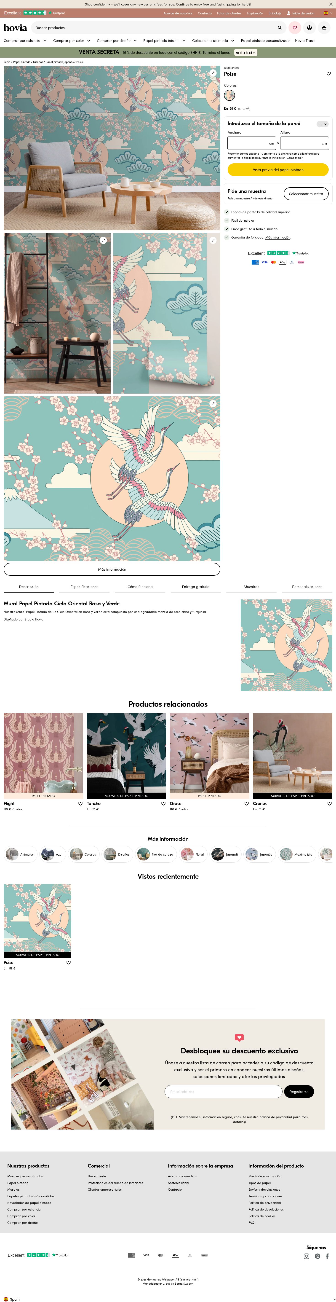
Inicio (7, 62)
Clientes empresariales (105, 1189)
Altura (303, 137)
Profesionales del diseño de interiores (115, 1183)
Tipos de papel (259, 1183)
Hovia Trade (97, 1176)
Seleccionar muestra (306, 193)
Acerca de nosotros (182, 1176)
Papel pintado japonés (60, 62)
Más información (112, 569)
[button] (326, 13)
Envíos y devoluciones (264, 1189)
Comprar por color (21, 1216)
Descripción (29, 586)
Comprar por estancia (24, 1209)
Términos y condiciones (265, 1196)
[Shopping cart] (324, 27)
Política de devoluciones (266, 1209)
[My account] (309, 27)
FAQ (251, 1222)
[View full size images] (213, 73)
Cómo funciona (140, 586)
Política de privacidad (264, 1202)
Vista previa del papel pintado (278, 169)
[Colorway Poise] (229, 95)
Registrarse (299, 1091)
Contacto (175, 1189)
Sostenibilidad (178, 1183)
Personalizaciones (307, 586)
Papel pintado (21, 62)
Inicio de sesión (303, 13)
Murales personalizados (25, 1176)
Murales (13, 1189)
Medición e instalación (264, 1176)
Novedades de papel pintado (29, 1202)
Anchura (251, 137)
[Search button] (279, 27)
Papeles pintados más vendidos (30, 1196)
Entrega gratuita (196, 586)
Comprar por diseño (22, 1222)
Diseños (38, 62)
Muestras (251, 586)
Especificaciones (84, 586)
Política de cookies (261, 1216)
